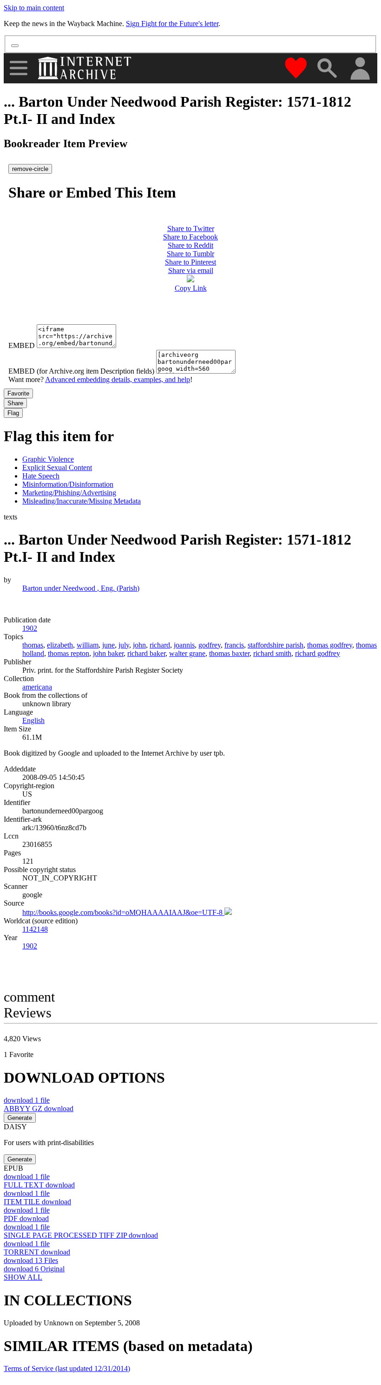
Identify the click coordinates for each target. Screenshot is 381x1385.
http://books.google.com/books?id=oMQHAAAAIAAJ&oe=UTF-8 (123, 912)
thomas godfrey (329, 645)
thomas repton (68, 653)
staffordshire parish (275, 645)
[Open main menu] (18, 68)
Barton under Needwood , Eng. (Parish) (80, 588)
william (88, 645)
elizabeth (60, 645)
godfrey (209, 645)
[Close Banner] (15, 45)
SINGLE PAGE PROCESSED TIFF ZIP (81, 1235)
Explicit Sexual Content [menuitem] (57, 467)
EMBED (21, 345)
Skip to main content (34, 8)
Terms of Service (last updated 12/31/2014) (67, 1368)
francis (234, 645)
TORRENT (37, 1252)
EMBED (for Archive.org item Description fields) (81, 371)
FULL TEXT (39, 1185)
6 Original (34, 1269)
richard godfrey (317, 653)
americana (37, 687)
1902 (29, 946)
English (33, 720)
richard (160, 645)
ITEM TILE (37, 1202)
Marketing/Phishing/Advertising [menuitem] (69, 493)
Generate (19, 1117)
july (123, 645)
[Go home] (85, 68)
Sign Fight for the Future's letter (172, 23)
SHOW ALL (23, 1277)
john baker (108, 653)
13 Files (31, 1260)
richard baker (146, 653)
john (139, 645)
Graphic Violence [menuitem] (48, 459)
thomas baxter (229, 653)
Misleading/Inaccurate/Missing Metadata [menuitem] (81, 501)
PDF (26, 1218)
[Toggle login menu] (359, 69)
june (108, 645)
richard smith (272, 653)
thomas (32, 645)
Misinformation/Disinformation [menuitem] (67, 484)
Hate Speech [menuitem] (40, 476)
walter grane (187, 653)
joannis (184, 645)
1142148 (35, 929)
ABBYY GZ (38, 1108)
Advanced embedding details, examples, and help (117, 379)
